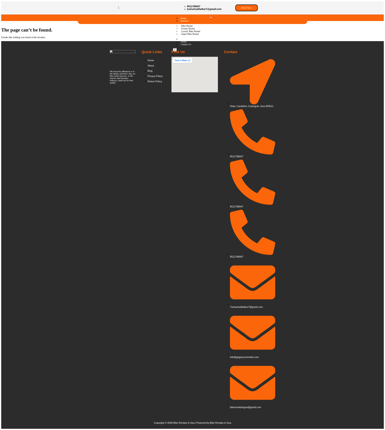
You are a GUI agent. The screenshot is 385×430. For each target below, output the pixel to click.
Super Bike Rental (190, 34)
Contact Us (185, 44)
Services (184, 21)
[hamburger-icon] (211, 17)
